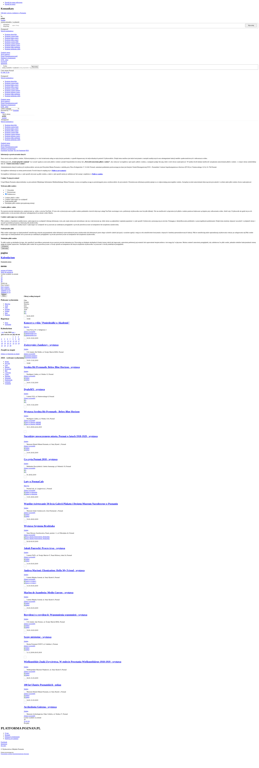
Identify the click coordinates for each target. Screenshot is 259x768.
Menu (3, 112)
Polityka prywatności (11, 738)
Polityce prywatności (59, 170)
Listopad (7, 382)
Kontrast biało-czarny (12, 38)
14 (10, 341)
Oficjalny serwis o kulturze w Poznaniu (13, 13)
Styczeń (7, 363)
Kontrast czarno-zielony (12, 43)
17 (19, 341)
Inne (6, 313)
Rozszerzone (11, 192)
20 (8, 343)
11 (2, 341)
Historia (7, 315)
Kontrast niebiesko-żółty (12, 49)
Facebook (4, 62)
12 (5, 341)
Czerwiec (8, 372)
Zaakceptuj (5, 248)
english (3, 20)
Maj (6, 371)
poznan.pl (4, 270)
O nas (7, 733)
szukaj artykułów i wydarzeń (10, 68)
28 (10, 345)
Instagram (4, 63)
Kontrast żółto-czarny (12, 40)
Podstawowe (11, 194)
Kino (6, 323)
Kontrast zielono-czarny (12, 45)
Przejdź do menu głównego (13, 2)
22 (13, 343)
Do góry (26, 723)
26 (5, 345)
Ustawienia (5, 246)
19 (5, 343)
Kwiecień (8, 369)
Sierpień (7, 376)
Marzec (7, 367)
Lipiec (7, 374)
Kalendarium (8, 257)
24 (19, 343)
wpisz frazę (7, 25)
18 (2, 343)
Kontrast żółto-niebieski (12, 47)
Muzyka (7, 304)
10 (19, 339)
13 (8, 341)
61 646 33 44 (5, 72)
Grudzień (8, 383)
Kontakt (7, 735)
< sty (2, 332)
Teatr (6, 306)
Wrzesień (8, 378)
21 (10, 343)
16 (16, 341)
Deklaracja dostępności (12, 737)
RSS (27, 150)
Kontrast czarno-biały (12, 36)
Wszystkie (10, 190)
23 (16, 343)
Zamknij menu (5, 52)
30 (29, 721)
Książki (7, 309)
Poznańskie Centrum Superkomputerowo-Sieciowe (15, 754)
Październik (8, 380)
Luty (6, 365)
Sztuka (7, 311)
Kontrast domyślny (11, 34)
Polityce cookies (97, 174)
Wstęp (7, 362)
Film (6, 307)
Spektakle (8, 324)
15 (13, 341)
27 (8, 345)
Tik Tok (16, 150)
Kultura (9, 270)
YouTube (10, 150)
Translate (16, 110)
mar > (13, 332)
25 (2, 345)
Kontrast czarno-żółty (12, 42)
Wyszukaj (251, 25)
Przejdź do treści (10, 4)
